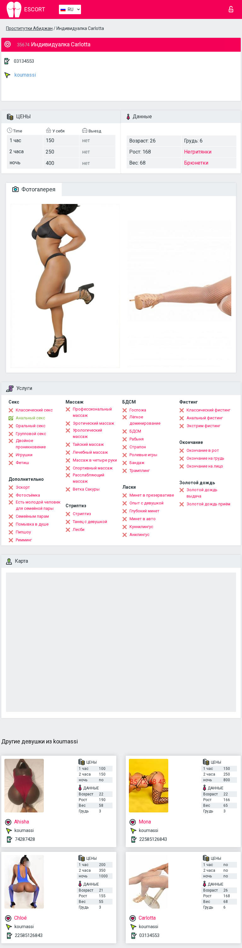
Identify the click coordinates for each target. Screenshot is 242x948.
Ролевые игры (143, 454)
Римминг (24, 540)
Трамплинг (140, 470)
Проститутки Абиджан (29, 28)
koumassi (24, 75)
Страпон (138, 447)
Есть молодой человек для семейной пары (38, 505)
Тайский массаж (88, 444)
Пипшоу (23, 532)
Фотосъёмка (28, 495)
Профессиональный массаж (92, 412)
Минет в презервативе (152, 495)
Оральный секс (30, 425)
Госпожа (138, 410)
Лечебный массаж (90, 452)
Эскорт (23, 487)
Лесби (78, 529)
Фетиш (22, 462)
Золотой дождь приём (208, 504)
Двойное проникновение (31, 443)
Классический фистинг (208, 410)
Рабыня (137, 439)
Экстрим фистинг (203, 425)
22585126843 (153, 839)
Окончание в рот (203, 450)
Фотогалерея (37, 189)
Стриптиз (82, 513)
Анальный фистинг (205, 418)
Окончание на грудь (205, 458)
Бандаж (137, 462)
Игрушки (24, 454)
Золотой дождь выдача (202, 492)
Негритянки (197, 152)
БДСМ (135, 431)
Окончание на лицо (205, 466)
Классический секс (34, 410)
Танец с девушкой (90, 521)
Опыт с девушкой (147, 503)
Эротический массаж (93, 423)
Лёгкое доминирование (145, 420)
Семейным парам (32, 516)
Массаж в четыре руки (95, 460)
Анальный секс (30, 418)
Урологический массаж (87, 433)
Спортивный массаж (92, 468)
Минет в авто (143, 518)
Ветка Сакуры (86, 489)
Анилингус (139, 534)
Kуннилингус (141, 526)
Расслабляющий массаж (88, 478)
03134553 (24, 61)
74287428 (25, 839)
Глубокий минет (144, 511)
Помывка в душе (32, 524)
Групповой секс (31, 433)
